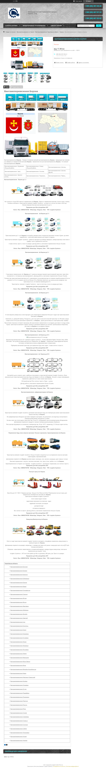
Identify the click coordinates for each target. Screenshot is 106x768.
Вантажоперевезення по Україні (25, 32)
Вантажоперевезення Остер (18, 689)
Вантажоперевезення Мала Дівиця (20, 661)
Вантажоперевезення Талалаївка (19, 732)
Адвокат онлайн (56, 25)
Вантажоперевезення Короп (18, 630)
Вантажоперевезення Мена (18, 665)
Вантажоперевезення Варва (18, 586)
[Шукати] (98, 25)
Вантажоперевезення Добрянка (19, 610)
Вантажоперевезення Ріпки (18, 709)
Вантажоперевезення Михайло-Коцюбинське (23, 669)
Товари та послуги (11, 32)
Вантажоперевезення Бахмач (18, 570)
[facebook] (5, 745)
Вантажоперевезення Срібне (18, 728)
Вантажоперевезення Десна (18, 602)
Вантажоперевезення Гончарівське (20, 590)
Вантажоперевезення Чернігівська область (46, 32)
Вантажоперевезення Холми (18, 736)
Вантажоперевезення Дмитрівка (19, 606)
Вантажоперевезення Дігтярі (18, 598)
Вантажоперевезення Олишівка (19, 685)
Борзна (62, 32)
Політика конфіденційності (72, 766)
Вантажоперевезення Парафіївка (19, 693)
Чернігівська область (11, 563)
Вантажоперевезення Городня (18, 594)
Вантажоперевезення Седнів (18, 713)
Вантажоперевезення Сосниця (19, 724)
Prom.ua (61, 765)
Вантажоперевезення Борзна (18, 582)
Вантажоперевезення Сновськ (19, 720)
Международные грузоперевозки (34, 25)
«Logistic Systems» (11, 25)
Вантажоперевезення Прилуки (19, 701)
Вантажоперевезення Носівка (18, 681)
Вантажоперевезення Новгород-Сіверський (22, 677)
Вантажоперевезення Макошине (19, 657)
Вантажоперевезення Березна (19, 574)
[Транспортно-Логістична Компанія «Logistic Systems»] (14, 12)
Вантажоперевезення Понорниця (19, 697)
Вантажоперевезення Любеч (18, 653)
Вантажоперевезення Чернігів (18, 740)
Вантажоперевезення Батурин (19, 566)
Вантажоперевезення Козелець (19, 626)
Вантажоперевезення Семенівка (19, 716)
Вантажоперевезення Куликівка (19, 638)
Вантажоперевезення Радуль (18, 705)
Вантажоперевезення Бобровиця (19, 578)
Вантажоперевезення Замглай (19, 618)
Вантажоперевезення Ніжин (18, 673)
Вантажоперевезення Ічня (17, 622)
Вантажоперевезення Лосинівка (19, 649)
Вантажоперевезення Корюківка (19, 634)
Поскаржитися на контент (59, 766)
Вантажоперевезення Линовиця (19, 645)
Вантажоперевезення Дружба (18, 614)
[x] (6, 745)
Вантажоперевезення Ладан (18, 642)
